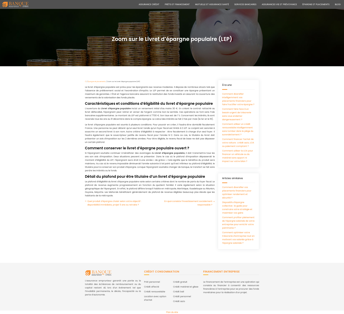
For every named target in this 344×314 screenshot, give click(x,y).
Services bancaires (245, 4)
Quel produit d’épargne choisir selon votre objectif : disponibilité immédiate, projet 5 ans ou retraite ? (114, 203)
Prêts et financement (177, 4)
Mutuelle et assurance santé (212, 4)
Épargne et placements (315, 4)
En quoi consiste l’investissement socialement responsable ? (188, 203)
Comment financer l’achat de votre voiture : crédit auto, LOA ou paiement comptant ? (238, 143)
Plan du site (172, 312)
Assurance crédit (149, 4)
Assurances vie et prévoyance (279, 4)
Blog (338, 4)
